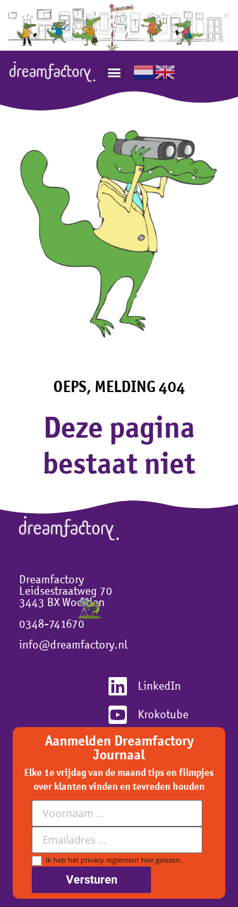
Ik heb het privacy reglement (112, 860)
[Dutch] (144, 71)
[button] (114, 71)
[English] (165, 71)
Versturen (91, 879)
